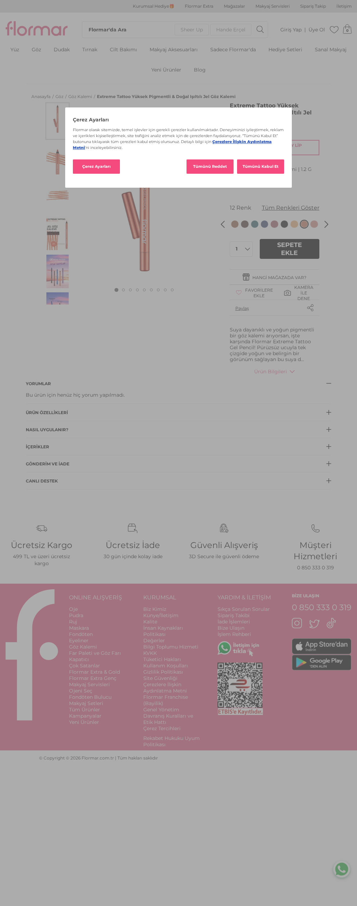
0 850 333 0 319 (315, 567)
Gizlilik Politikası (163, 672)
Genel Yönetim (161, 709)
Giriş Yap (291, 30)
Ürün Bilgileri (270, 371)
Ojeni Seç (80, 691)
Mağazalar (234, 6)
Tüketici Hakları (162, 659)
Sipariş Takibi (234, 615)
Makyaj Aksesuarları (174, 50)
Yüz (14, 50)
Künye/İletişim (160, 615)
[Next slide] (326, 224)
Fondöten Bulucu (90, 697)
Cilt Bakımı (123, 50)
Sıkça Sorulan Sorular (244, 609)
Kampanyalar (85, 716)
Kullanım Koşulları (165, 665)
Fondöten (81, 634)
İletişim (344, 6)
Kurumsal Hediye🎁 (153, 6)
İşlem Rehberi (234, 634)
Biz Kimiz (154, 609)
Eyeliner (79, 640)
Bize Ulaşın (231, 628)
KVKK (150, 653)
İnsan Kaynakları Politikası (163, 631)
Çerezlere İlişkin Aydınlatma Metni (165, 687)
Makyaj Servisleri (273, 6)
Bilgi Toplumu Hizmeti (170, 647)
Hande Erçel (230, 30)
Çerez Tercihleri (162, 728)
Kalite (150, 622)
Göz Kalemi (80, 96)
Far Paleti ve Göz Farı (95, 653)
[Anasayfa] (36, 29)
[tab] (117, 290)
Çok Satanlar (84, 665)
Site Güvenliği (160, 678)
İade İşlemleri (234, 622)
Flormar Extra (199, 6)
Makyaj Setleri (86, 703)
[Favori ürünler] (334, 29)
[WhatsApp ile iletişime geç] (341, 868)
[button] (57, 121)
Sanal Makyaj (331, 50)
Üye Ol (317, 30)
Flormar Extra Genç (92, 678)
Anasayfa (41, 96)
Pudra (76, 615)
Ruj (73, 622)
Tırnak (89, 50)
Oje (73, 609)
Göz (36, 50)
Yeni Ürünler (166, 70)
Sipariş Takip (313, 6)
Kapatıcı (79, 659)
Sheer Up (192, 30)
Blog (200, 70)
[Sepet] (347, 29)
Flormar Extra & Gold (94, 672)
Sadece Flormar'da (233, 50)
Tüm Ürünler (84, 709)
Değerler (154, 640)
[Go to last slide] (223, 224)
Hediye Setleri (285, 50)
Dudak (62, 50)
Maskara (79, 628)
